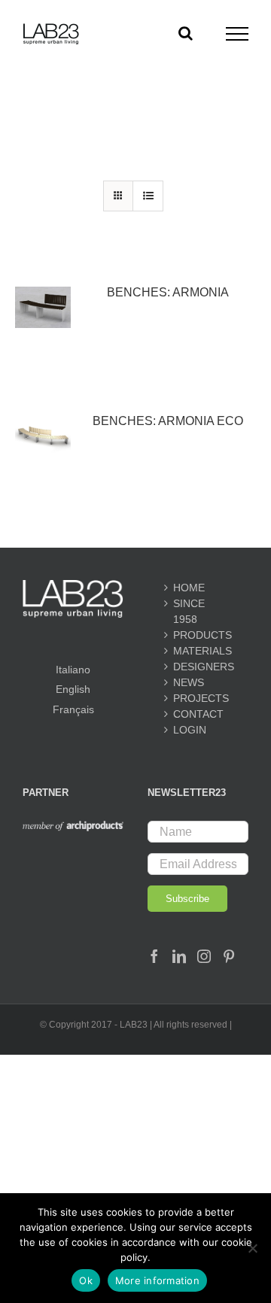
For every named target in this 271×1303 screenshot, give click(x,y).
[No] (252, 1248)
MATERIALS (198, 651)
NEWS (188, 682)
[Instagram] (204, 956)
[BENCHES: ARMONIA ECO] (43, 436)
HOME (189, 588)
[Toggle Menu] (237, 34)
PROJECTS (198, 698)
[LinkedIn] (179, 956)
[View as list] (148, 196)
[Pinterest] (229, 956)
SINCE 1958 (189, 611)
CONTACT (198, 714)
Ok (86, 1280)
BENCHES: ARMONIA (168, 292)
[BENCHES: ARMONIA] (43, 307)
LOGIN (189, 730)
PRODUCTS (198, 635)
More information (157, 1280)
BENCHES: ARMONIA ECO (168, 421)
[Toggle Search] (185, 33)
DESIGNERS (198, 667)
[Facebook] (154, 956)
